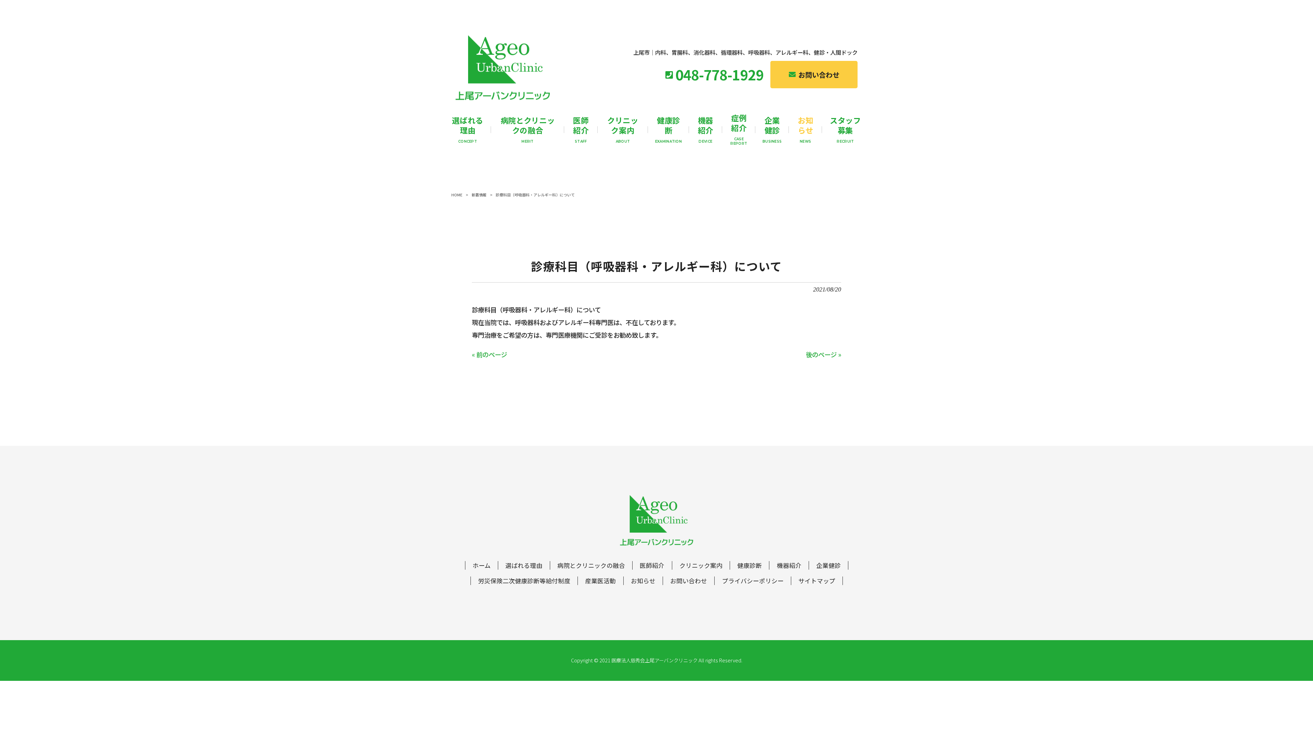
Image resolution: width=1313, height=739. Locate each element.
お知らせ (643, 580)
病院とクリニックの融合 (591, 565)
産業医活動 (600, 580)
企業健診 (828, 565)
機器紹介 (789, 565)
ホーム (482, 565)
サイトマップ (816, 580)
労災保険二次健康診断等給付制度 (524, 580)
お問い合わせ (688, 580)
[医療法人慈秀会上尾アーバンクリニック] (502, 67)
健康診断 (749, 565)
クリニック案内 (700, 565)
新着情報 (479, 194)
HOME (456, 194)
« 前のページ (489, 354)
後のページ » (823, 354)
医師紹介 (652, 565)
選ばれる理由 (523, 565)
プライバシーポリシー (753, 580)
